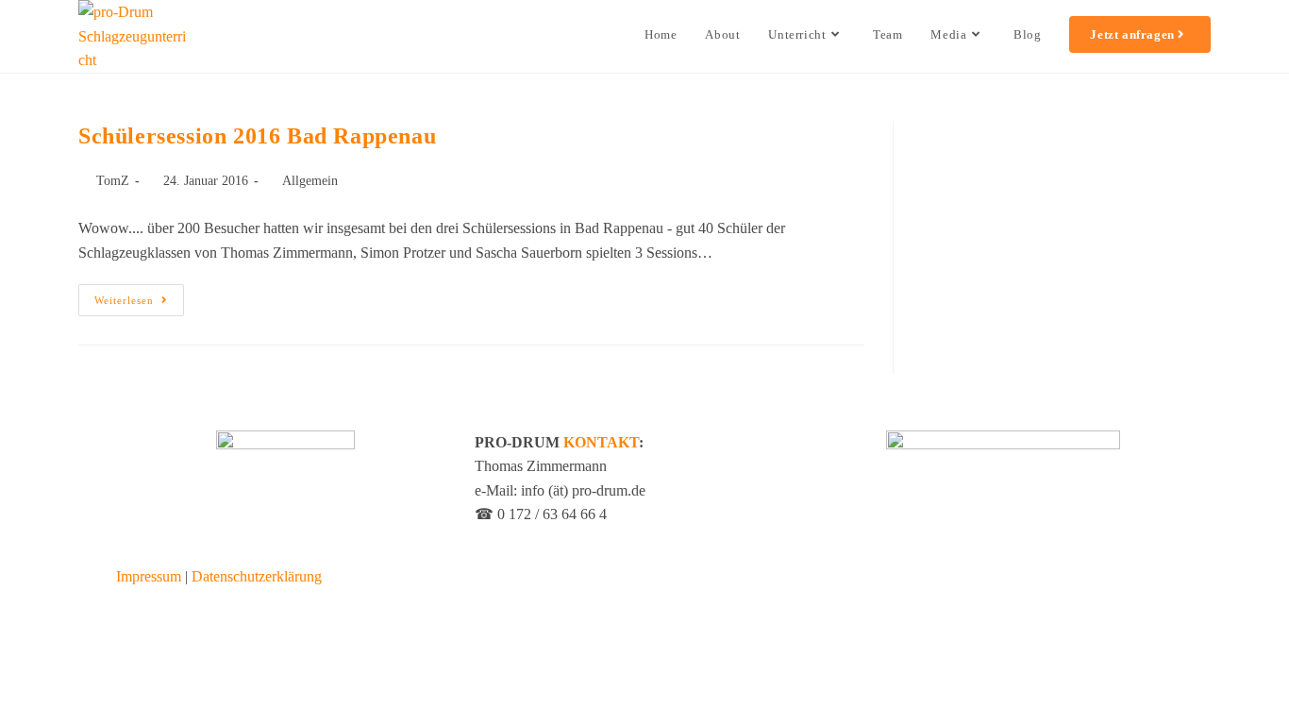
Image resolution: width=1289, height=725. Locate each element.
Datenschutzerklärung (257, 576)
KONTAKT (601, 442)
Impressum (148, 576)
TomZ (112, 181)
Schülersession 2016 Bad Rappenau (257, 136)
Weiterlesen (139, 295)
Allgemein (310, 181)
